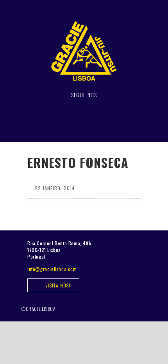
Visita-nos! (57, 285)
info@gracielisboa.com (52, 269)
